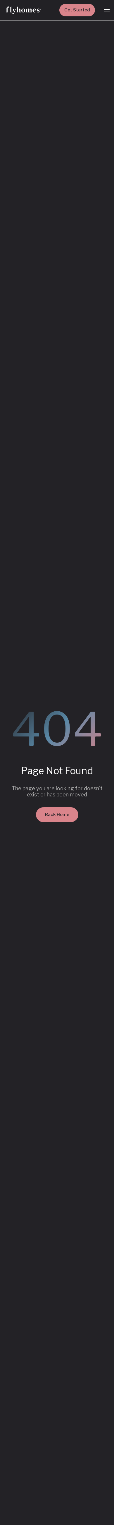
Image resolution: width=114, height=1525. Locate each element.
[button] (106, 10)
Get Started (77, 10)
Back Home (57, 814)
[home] (23, 10)
